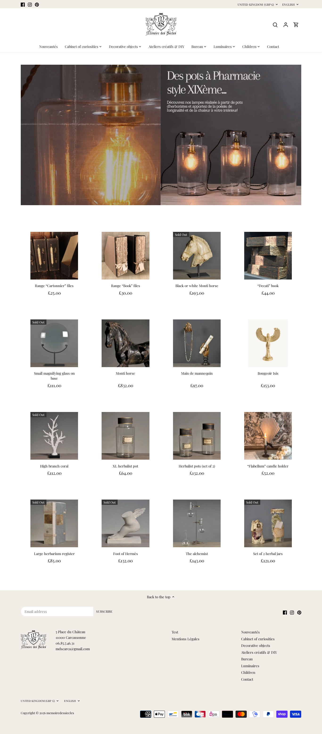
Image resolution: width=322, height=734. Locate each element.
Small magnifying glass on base (54, 376)
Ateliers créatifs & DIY (259, 652)
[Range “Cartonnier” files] (54, 256)
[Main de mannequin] (197, 343)
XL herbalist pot (125, 466)
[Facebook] (23, 4)
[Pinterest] (37, 4)
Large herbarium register (54, 553)
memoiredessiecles (60, 713)
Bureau (247, 659)
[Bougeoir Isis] (268, 343)
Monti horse (125, 373)
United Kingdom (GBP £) (256, 4)
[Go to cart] (296, 24)
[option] (161, 135)
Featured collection (38, 216)
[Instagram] (30, 4)
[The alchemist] (197, 523)
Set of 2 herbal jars (268, 553)
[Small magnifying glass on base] (54, 343)
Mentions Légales (185, 638)
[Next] (299, 135)
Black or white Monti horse (196, 285)
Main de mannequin (197, 373)
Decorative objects (255, 645)
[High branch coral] (54, 436)
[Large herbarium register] (54, 523)
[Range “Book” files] (125, 256)
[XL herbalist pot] (125, 436)
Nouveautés (250, 632)
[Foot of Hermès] (125, 523)
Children (248, 672)
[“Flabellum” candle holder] (268, 436)
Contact (247, 679)
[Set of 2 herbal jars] (268, 523)
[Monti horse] (125, 343)
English (288, 4)
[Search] (275, 24)
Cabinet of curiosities (258, 638)
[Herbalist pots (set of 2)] (197, 436)
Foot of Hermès (125, 553)
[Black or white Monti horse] (197, 256)
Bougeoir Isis (268, 373)
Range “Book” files (125, 285)
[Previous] (23, 135)
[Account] (286, 24)
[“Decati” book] (268, 256)
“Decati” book (268, 285)
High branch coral (54, 466)
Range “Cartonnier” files (54, 285)
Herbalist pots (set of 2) (197, 466)
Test (175, 632)
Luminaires (250, 665)
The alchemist (197, 553)
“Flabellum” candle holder (268, 466)
